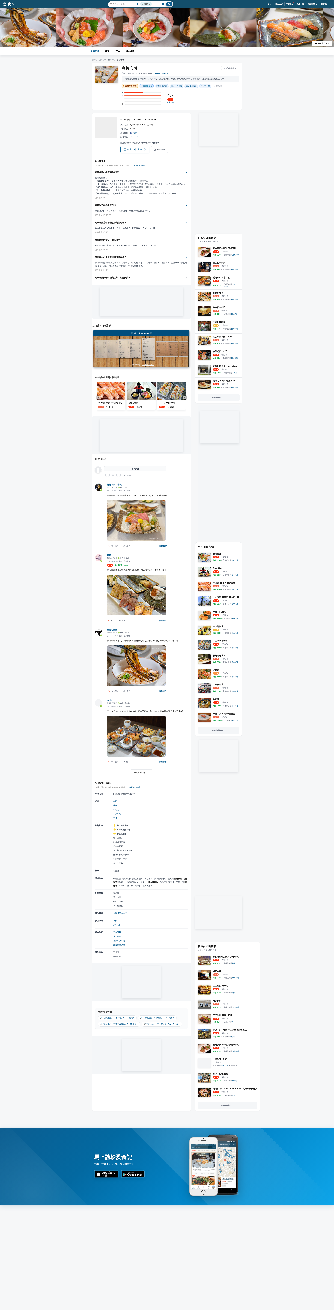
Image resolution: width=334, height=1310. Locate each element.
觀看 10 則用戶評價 (136, 149)
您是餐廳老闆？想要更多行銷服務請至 (139, 143)
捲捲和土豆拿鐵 (114, 484)
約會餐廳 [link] (176, 86)
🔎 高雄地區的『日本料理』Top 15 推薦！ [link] (117, 1018)
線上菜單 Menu (141, 333)
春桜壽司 (129, 68)
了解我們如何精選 (161, 73)
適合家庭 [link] (117, 932)
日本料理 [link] (161, 86)
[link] (231, 255)
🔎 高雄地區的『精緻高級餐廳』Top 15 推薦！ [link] (119, 1024)
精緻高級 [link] (191, 86)
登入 (269, 4)
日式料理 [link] (117, 814)
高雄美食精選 (130, 86)
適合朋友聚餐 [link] (119, 940)
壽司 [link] (115, 801)
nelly (109, 700)
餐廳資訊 (95, 51)
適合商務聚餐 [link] (119, 945)
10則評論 (170, 102)
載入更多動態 (139, 773)
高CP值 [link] (116, 925)
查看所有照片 (323, 43)
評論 (118, 51)
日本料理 (111, 60)
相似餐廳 (130, 51)
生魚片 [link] (116, 809)
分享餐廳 (161, 149)
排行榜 (324, 4)
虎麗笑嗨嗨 (112, 630)
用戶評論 (100, 459)
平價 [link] (115, 920)
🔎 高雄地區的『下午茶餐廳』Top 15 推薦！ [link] (162, 1024)
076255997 (134, 137)
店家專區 (311, 4)
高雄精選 (102, 60)
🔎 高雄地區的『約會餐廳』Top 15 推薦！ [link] (157, 1018)
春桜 (135, 133)
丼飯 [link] (115, 805)
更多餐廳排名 (217, 397)
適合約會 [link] (117, 936)
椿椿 (109, 555)
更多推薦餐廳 (217, 730)
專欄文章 (300, 4)
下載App (289, 4)
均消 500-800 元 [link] (120, 913)
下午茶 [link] (205, 86)
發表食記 (279, 4)
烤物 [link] (115, 818)
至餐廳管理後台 (148, 365)
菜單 (107, 51)
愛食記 (94, 60)
